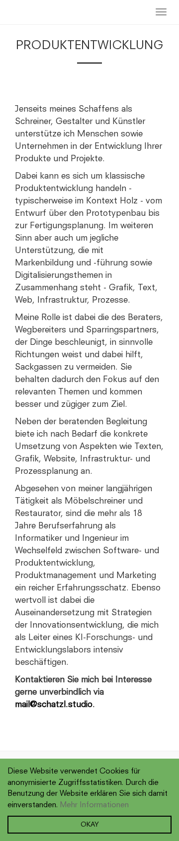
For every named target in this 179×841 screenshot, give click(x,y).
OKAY (90, 824)
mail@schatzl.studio (53, 705)
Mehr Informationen (94, 805)
